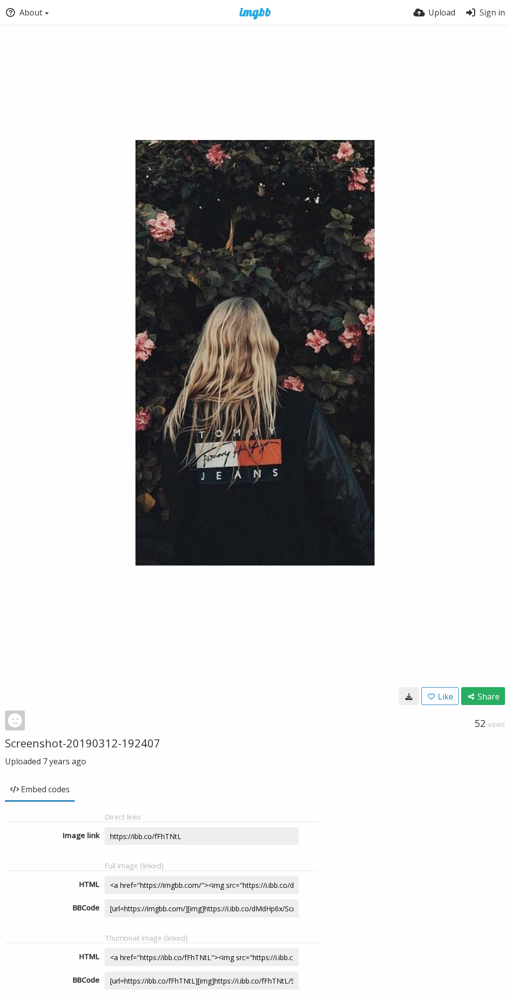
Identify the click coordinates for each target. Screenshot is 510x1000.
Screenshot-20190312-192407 (82, 742)
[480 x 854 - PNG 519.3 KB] (409, 696)
